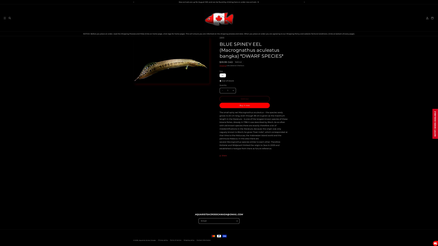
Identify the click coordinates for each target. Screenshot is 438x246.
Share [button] (224, 156)
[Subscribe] (236, 221)
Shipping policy (189, 240)
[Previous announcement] (133, 2)
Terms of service (175, 240)
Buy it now (245, 105)
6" (224, 75)
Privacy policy (163, 240)
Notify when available (435, 124)
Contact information (204, 240)
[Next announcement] (304, 2)
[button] (4, 18)
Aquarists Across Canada (147, 240)
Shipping (223, 65)
